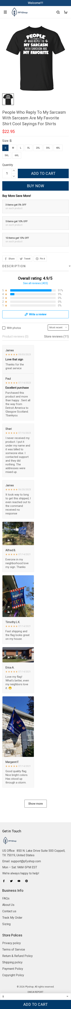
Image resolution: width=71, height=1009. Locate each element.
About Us (8, 905)
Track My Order (12, 917)
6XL (17, 155)
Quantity (7, 165)
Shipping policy (12, 962)
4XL (58, 148)
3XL (48, 148)
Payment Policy (12, 969)
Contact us (9, 911)
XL (28, 148)
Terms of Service (13, 949)
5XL (7, 155)
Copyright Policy (13, 975)
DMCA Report (35, 992)
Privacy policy (11, 943)
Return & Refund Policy (17, 956)
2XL (38, 148)
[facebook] (5, 881)
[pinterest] (27, 881)
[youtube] (20, 881)
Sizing (6, 924)
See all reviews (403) (35, 283)
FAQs (5, 898)
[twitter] (12, 881)
